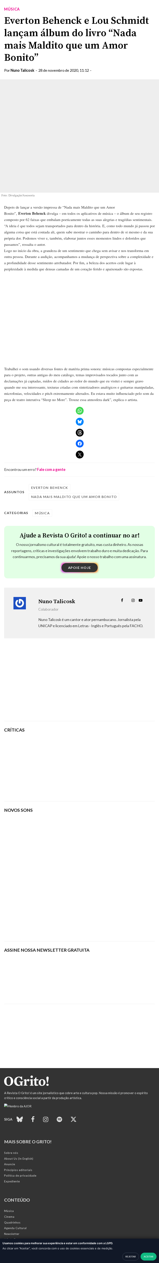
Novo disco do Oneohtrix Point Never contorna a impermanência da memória (103, 788)
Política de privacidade (20, 1175)
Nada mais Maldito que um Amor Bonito (74, 497)
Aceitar (148, 1256)
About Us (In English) (18, 1158)
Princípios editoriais (18, 1170)
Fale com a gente (51, 469)
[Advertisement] (79, 686)
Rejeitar (130, 1256)
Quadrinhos (12, 1222)
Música (12, 9)
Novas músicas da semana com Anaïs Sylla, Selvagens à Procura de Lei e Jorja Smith (63, 927)
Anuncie (9, 1164)
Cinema (9, 1216)
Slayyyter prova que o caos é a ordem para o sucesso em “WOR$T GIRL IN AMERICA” (106, 745)
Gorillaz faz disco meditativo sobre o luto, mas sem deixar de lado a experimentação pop (105, 767)
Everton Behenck (49, 487)
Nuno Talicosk (22, 70)
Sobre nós (11, 1152)
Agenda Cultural (15, 1228)
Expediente (12, 1181)
